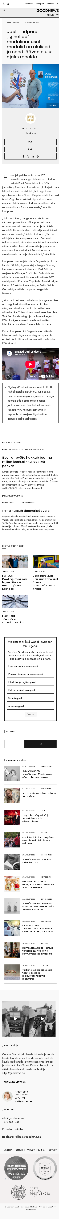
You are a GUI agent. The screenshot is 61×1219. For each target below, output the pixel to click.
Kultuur (44, 943)
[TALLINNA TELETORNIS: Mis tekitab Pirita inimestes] (15, 1019)
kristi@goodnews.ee (23, 1101)
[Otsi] (40, 744)
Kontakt (53, 1150)
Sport (16, 23)
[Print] (37, 156)
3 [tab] (11, 1178)
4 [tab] (14, 1178)
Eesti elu (44, 833)
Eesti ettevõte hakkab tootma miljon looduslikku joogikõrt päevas (27, 462)
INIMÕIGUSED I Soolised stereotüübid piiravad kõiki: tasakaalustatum (38, 906)
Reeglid (19, 1150)
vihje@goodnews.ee (13, 1073)
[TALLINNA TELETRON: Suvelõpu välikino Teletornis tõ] (42, 1019)
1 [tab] (5, 1178)
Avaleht (8, 1150)
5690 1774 (20, 1098)
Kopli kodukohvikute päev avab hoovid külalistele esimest (38, 840)
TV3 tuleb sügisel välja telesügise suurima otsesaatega (35, 818)
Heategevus (46, 788)
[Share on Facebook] (23, 156)
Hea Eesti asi (17, 449)
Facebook (29, 3)
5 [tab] (17, 1178)
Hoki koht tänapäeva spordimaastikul (13, 619)
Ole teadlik (46, 921)
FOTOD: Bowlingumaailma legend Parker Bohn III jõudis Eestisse (14, 582)
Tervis (12, 502)
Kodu (9, 23)
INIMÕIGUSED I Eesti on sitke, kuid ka (37, 861)
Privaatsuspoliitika (12, 1129)
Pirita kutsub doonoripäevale (26, 511)
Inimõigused (46, 766)
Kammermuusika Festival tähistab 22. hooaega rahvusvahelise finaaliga (37, 950)
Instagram (40, 3)
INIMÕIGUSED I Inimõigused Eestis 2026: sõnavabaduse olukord (37, 774)
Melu (43, 811)
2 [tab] (8, 1178)
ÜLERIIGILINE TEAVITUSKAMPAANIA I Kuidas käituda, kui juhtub (37, 928)
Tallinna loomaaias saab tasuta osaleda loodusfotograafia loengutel (37, 974)
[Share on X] (28, 156)
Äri (10, 449)
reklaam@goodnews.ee (28, 1137)
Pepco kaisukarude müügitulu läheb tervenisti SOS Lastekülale (38, 884)
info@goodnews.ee (13, 1118)
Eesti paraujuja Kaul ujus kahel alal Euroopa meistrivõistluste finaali (45, 582)
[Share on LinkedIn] (32, 156)
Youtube (50, 3)
